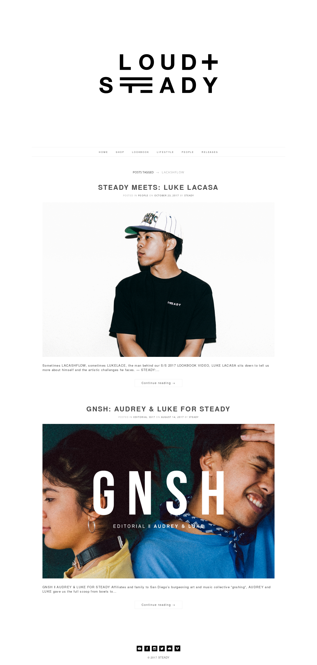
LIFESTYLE (165, 152)
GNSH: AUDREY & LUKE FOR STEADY (158, 408)
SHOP (120, 152)
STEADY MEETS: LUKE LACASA (158, 187)
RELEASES (210, 152)
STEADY (189, 195)
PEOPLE (188, 152)
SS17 (152, 417)
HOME (103, 152)
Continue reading (158, 383)
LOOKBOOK (140, 152)
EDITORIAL (140, 417)
